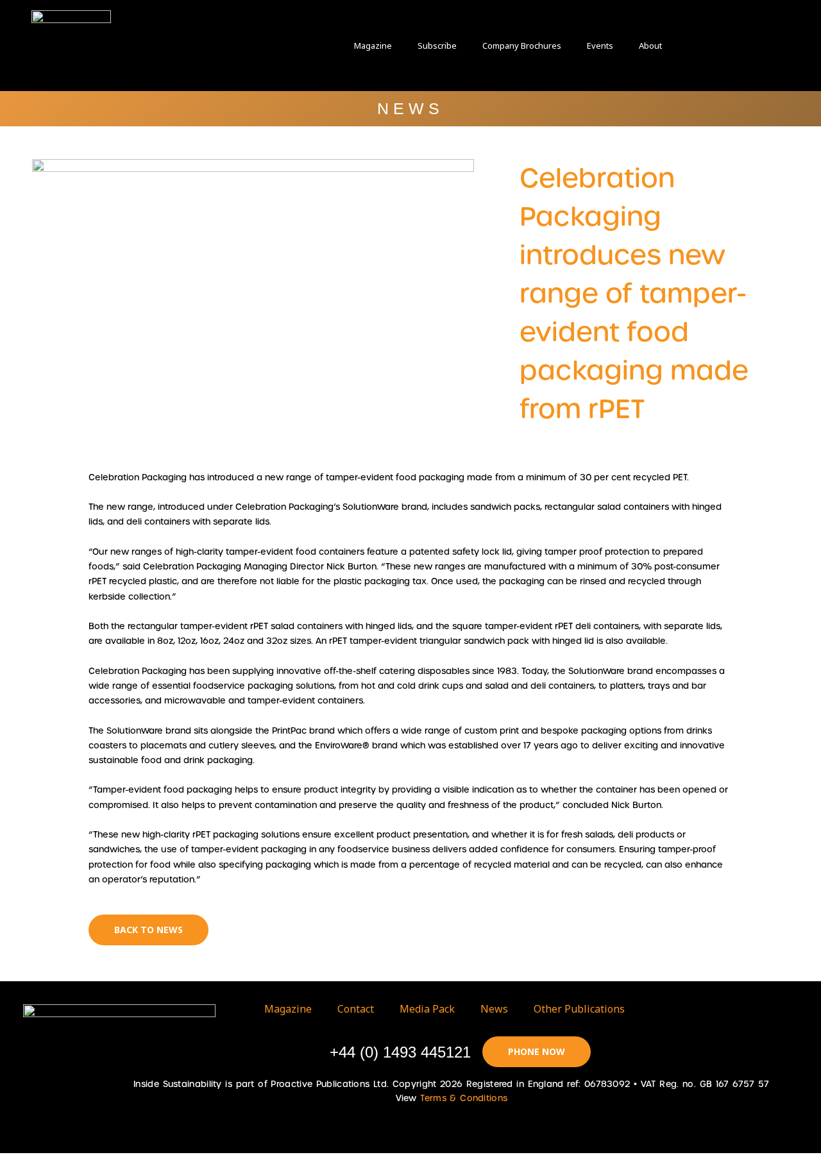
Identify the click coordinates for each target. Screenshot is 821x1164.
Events (600, 45)
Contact (355, 1009)
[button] (706, 45)
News (494, 1009)
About (650, 45)
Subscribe (437, 45)
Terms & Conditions (463, 1098)
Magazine (373, 45)
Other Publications (579, 1009)
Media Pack (427, 1009)
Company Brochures (521, 45)
